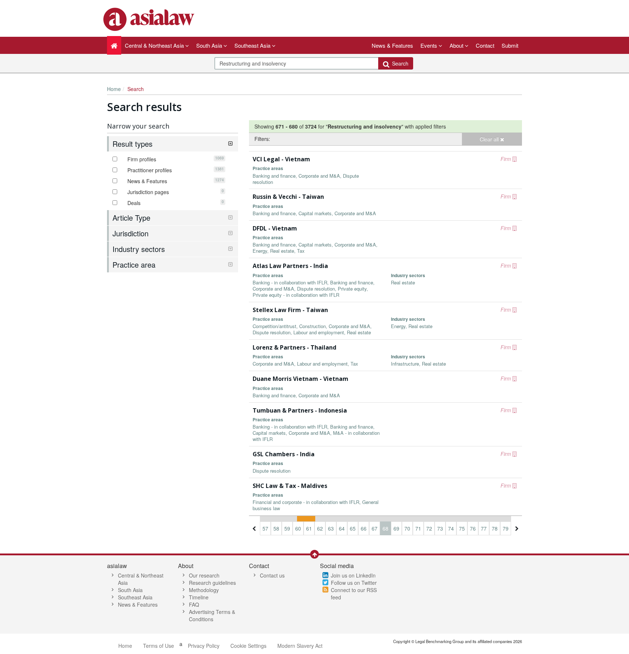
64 (342, 528)
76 (473, 528)
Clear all (490, 139)
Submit (510, 45)
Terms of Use (158, 645)
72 (429, 528)
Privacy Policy (203, 645)
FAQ (194, 604)
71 (418, 528)
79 (506, 528)
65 (353, 528)
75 (462, 528)
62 (320, 528)
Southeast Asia (135, 597)
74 (451, 528)
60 (298, 528)
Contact (485, 45)
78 (495, 528)
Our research (204, 575)
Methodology (204, 590)
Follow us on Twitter (354, 582)
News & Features (392, 45)
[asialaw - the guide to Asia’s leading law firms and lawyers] (149, 18)
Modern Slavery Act (300, 645)
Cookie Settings (248, 645)
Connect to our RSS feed (354, 593)
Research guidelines (212, 582)
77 (484, 528)
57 (265, 528)
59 (287, 528)
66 (364, 528)
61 (309, 528)
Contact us (272, 575)
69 (396, 528)
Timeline (199, 597)
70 (407, 528)
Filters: (262, 138)
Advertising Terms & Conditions (212, 615)
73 (440, 528)
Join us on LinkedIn (353, 575)
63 (331, 528)
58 (276, 528)
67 (374, 528)
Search (398, 63)
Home (114, 88)
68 (385, 528)
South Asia (130, 590)
